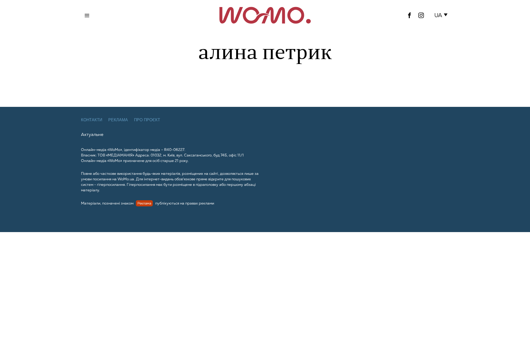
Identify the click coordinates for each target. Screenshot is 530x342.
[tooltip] (409, 15)
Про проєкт (147, 120)
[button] (442, 15)
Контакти (91, 120)
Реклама (118, 120)
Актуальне (92, 134)
